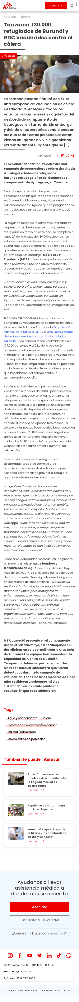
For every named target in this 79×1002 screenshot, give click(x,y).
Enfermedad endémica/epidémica (32, 725)
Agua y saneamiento (23, 718)
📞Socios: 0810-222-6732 (19, 978)
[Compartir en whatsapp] (67, 155)
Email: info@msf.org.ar (18, 971)
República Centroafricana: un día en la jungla (47, 807)
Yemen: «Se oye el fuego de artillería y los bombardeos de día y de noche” (47, 833)
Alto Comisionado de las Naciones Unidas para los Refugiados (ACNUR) (38, 336)
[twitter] (39, 955)
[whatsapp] (68, 955)
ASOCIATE (56, 5)
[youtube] (29, 955)
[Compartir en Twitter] (62, 155)
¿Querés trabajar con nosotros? (39, 933)
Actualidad (10, 16)
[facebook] (20, 955)
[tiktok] (59, 955)
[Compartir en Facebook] (57, 155)
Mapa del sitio (64, 990)
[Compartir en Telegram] (72, 155)
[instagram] (10, 955)
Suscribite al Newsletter (40, 920)
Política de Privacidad (43, 990)
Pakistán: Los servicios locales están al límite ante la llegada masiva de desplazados (47, 780)
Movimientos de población (26, 739)
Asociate (39, 907)
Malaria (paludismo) (22, 732)
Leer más (33, 790)
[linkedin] (49, 955)
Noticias (25, 16)
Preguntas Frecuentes (20, 990)
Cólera (46, 718)
